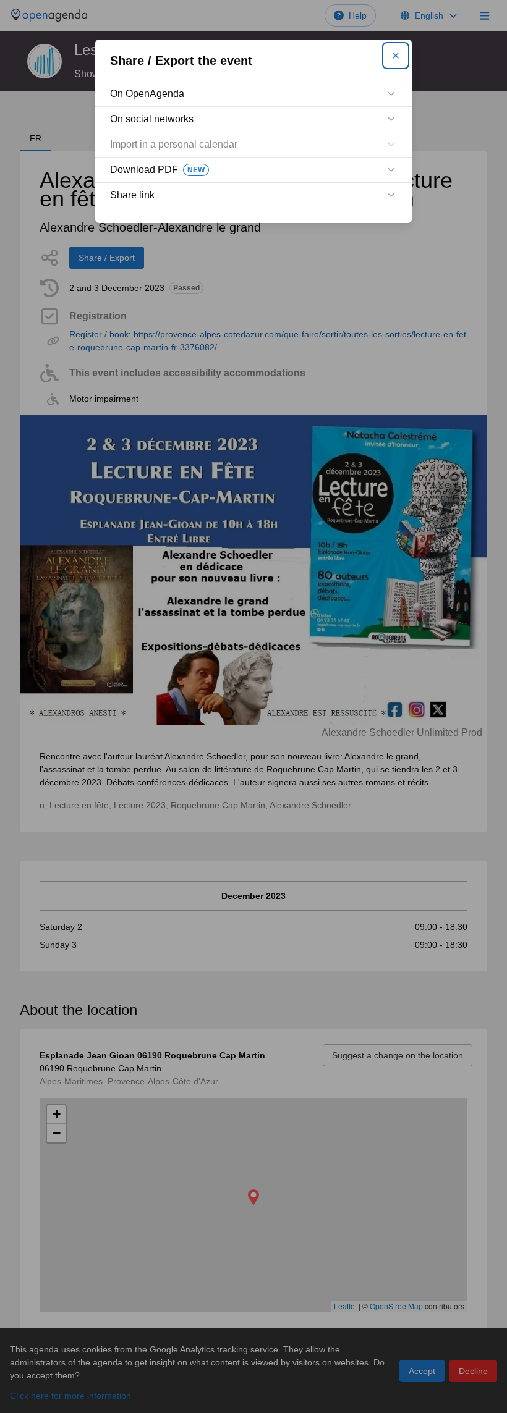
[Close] (396, 55)
